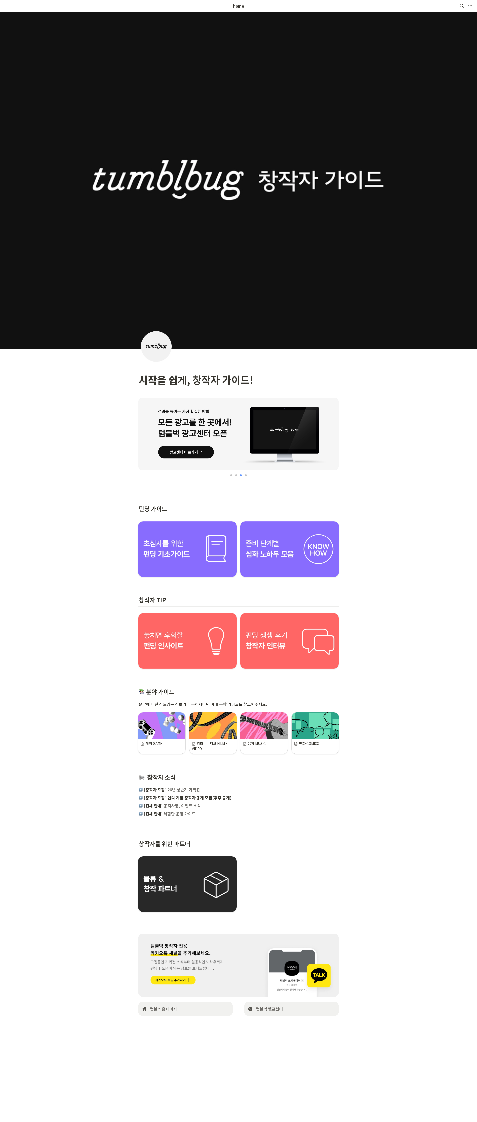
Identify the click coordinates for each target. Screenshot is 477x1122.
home (238, 6)
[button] (462, 5)
